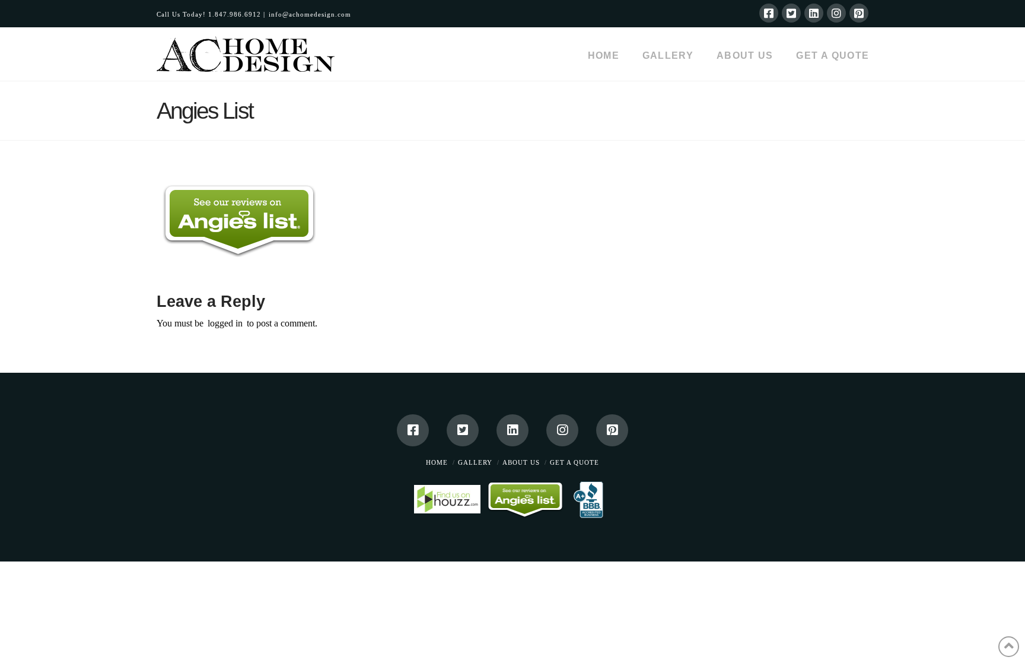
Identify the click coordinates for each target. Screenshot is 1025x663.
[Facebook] (768, 13)
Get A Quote (574, 462)
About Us (521, 462)
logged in (225, 323)
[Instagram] (836, 13)
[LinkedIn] (813, 13)
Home (437, 462)
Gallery (475, 462)
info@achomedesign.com (310, 14)
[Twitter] (791, 13)
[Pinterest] (858, 13)
